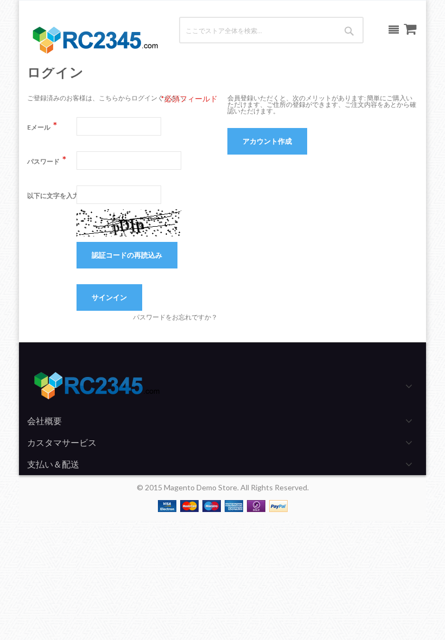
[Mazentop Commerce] (94, 41)
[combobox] (248, 30)
